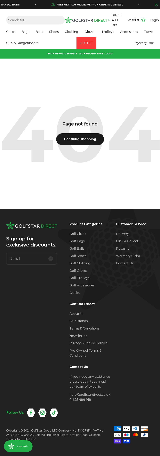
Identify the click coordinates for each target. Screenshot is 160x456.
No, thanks (137, 268)
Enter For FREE (105, 247)
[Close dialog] (151, 184)
